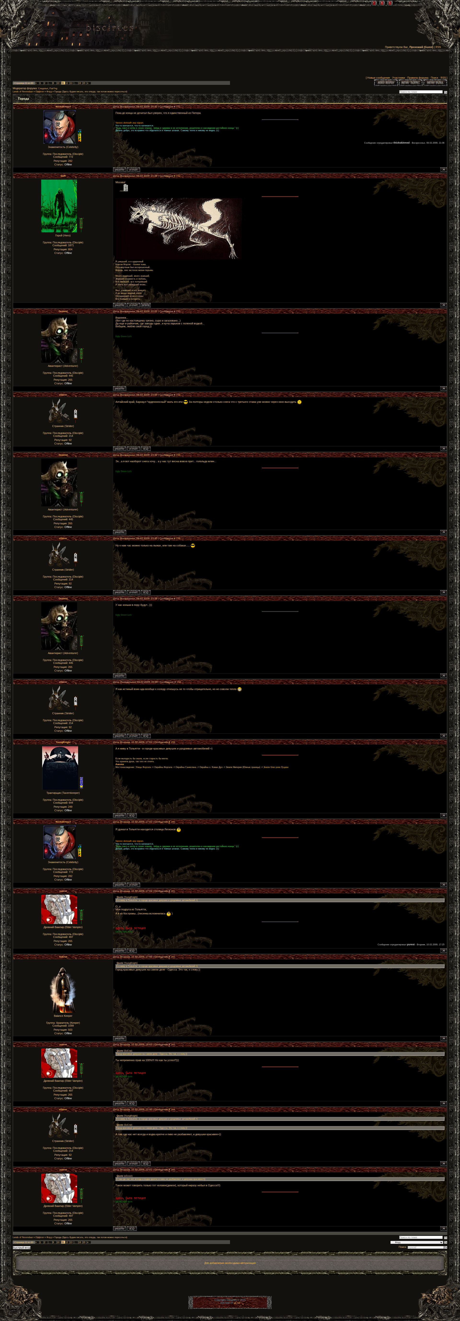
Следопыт (43, 88)
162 (173, 956)
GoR (63, 176)
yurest (63, 891)
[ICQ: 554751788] (132, 815)
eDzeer (63, 394)
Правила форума (417, 77)
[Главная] (374, 3)
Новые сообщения (378, 77)
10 (58, 83)
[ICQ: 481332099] (146, 448)
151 (178, 106)
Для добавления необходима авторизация (230, 1263)
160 (173, 821)
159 (173, 742)
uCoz (237, 1302)
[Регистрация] (382, 3)
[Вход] (390, 3)
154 (178, 394)
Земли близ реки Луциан (276, 767)
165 (173, 1169)
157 (178, 598)
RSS (438, 47)
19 (80, 83)
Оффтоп (39, 91)
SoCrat (63, 956)
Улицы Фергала (143, 767)
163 (173, 1044)
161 (173, 891)
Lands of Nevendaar (23, 91)
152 (178, 176)
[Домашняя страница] (146, 305)
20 (84, 83)
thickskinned (63, 106)
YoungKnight (63, 742)
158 (179, 682)
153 (178, 311)
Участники (398, 77)
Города (57, 91)
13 (71, 83)
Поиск (434, 77)
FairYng (53, 88)
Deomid (63, 311)
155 (178, 455)
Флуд (49, 91)
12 (67, 83)
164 (173, 1109)
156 (178, 538)
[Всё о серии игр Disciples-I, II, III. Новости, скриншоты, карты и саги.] (109, 28)
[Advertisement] (230, 65)
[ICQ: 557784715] (132, 950)
